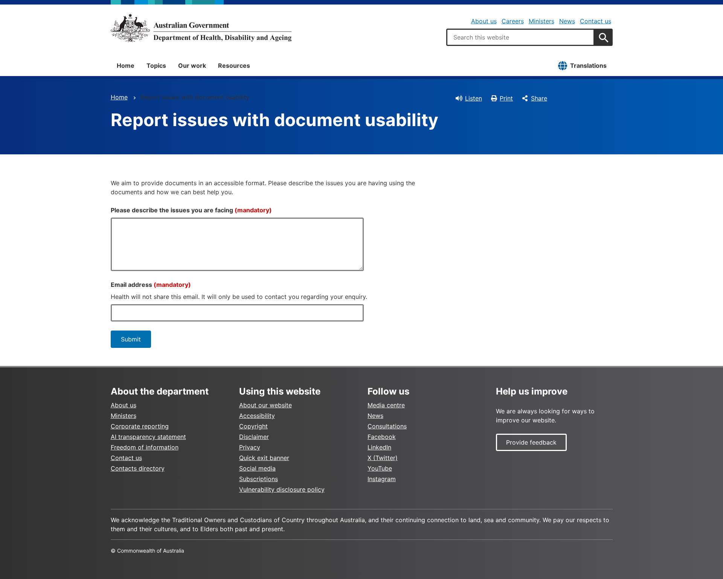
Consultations (387, 426)
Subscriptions (258, 479)
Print (506, 98)
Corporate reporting (140, 426)
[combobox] (520, 37)
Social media (257, 468)
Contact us (595, 21)
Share (539, 98)
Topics (156, 65)
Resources (234, 65)
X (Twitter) (383, 458)
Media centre (386, 405)
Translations (588, 65)
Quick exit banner (264, 458)
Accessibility (257, 415)
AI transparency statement (148, 436)
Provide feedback (531, 442)
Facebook (382, 436)
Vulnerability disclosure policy (282, 489)
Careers (513, 21)
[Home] (201, 28)
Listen (473, 98)
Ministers (541, 21)
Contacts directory (138, 468)
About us (484, 21)
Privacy (249, 447)
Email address (151, 284)
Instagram (382, 479)
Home (125, 65)
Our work (192, 65)
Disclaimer (254, 436)
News (567, 21)
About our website (265, 405)
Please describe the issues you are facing (191, 210)
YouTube (380, 468)
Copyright (253, 426)
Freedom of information (144, 447)
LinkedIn (379, 447)
